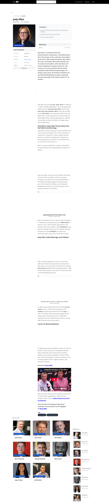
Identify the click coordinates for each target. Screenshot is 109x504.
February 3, (26, 59)
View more (24, 68)
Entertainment (78, 2)
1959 (30, 59)
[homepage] (17, 2)
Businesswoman (42, 415)
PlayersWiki (43, 409)
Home (14, 16)
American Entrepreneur (52, 415)
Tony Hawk (48, 365)
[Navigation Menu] (14, 2)
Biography (87, 2)
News (93, 2)
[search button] (54, 2)
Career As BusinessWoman (47, 37)
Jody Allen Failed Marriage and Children (50, 34)
